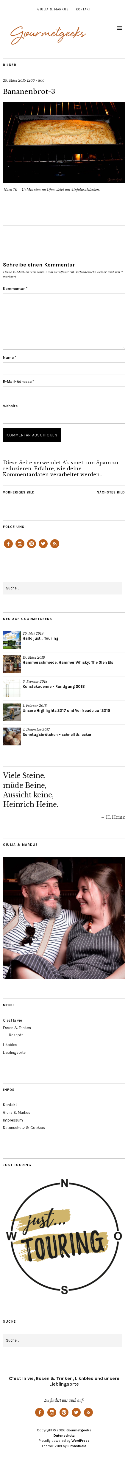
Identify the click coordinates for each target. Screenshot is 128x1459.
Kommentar (15, 288)
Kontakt (83, 9)
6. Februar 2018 (35, 681)
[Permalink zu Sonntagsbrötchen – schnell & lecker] (12, 736)
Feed (88, 1416)
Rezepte (16, 1035)
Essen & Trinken (17, 1028)
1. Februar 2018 (35, 706)
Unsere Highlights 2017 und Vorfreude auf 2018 (66, 710)
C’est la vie (12, 1020)
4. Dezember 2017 (36, 730)
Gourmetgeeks (78, 1430)
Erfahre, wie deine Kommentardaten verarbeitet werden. (52, 471)
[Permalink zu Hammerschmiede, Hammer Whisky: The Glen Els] (12, 664)
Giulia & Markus (53, 9)
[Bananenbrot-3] (64, 181)
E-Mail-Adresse (18, 381)
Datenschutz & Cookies (24, 1127)
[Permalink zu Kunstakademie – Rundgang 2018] (12, 688)
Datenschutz (64, 1435)
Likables (10, 1044)
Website (10, 406)
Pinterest (64, 1416)
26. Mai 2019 (33, 633)
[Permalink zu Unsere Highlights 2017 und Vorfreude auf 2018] (12, 712)
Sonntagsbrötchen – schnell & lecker (57, 734)
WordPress (80, 1441)
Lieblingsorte (14, 1052)
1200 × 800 (35, 80)
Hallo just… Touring (41, 638)
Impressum (13, 1120)
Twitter (76, 1416)
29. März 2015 (14, 80)
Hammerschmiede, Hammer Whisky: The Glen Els (68, 662)
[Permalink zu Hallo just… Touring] (12, 640)
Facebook (39, 1416)
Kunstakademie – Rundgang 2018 (54, 686)
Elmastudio (77, 1446)
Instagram (51, 1416)
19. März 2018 (34, 657)
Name (9, 357)
